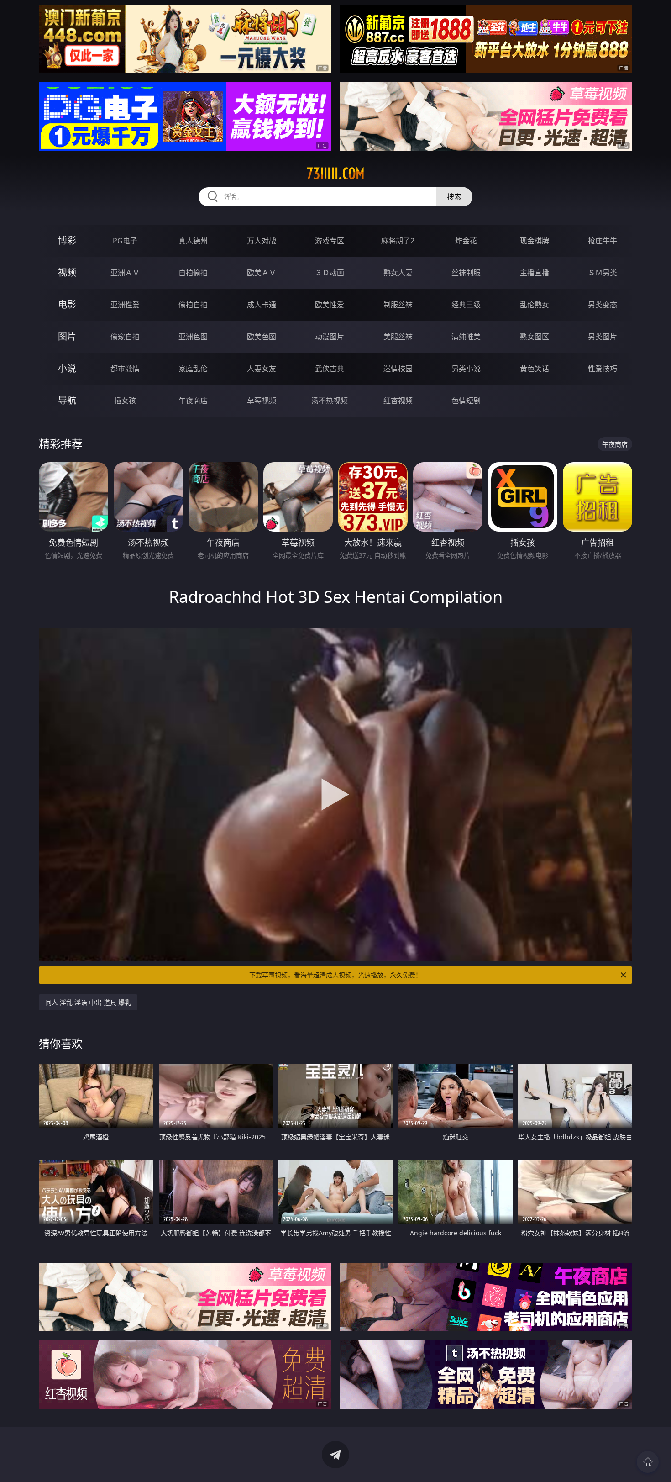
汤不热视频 (329, 401)
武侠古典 (329, 369)
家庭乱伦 (193, 369)
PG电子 (125, 241)
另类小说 (466, 369)
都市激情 (125, 369)
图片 (67, 336)
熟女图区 (534, 337)
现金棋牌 (534, 241)
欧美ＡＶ (261, 273)
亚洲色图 (193, 337)
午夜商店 (193, 401)
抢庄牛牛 (602, 241)
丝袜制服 (466, 273)
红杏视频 (398, 401)
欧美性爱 (329, 305)
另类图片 (602, 337)
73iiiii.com (336, 173)
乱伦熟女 (534, 305)
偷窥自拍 (125, 337)
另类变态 (602, 305)
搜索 (454, 197)
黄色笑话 (534, 369)
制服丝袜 (398, 305)
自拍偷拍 (193, 273)
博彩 (67, 240)
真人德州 (193, 241)
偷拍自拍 (193, 305)
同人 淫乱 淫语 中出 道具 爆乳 (88, 1002)
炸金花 (466, 241)
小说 (67, 368)
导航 (67, 400)
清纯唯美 (466, 337)
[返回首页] (648, 1462)
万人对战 (261, 241)
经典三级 (466, 305)
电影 (67, 304)
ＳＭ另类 (602, 273)
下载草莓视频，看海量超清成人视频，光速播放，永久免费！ (335, 974)
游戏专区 (329, 241)
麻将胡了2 (397, 241)
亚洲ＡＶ (125, 273)
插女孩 (125, 401)
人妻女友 (261, 369)
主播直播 (534, 273)
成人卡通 (261, 305)
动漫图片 (329, 337)
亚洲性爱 (125, 305)
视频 (67, 272)
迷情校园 (398, 369)
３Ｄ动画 (329, 273)
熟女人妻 (398, 273)
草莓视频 (261, 401)
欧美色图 (261, 337)
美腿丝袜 (398, 337)
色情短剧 (466, 401)
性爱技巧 (602, 369)
